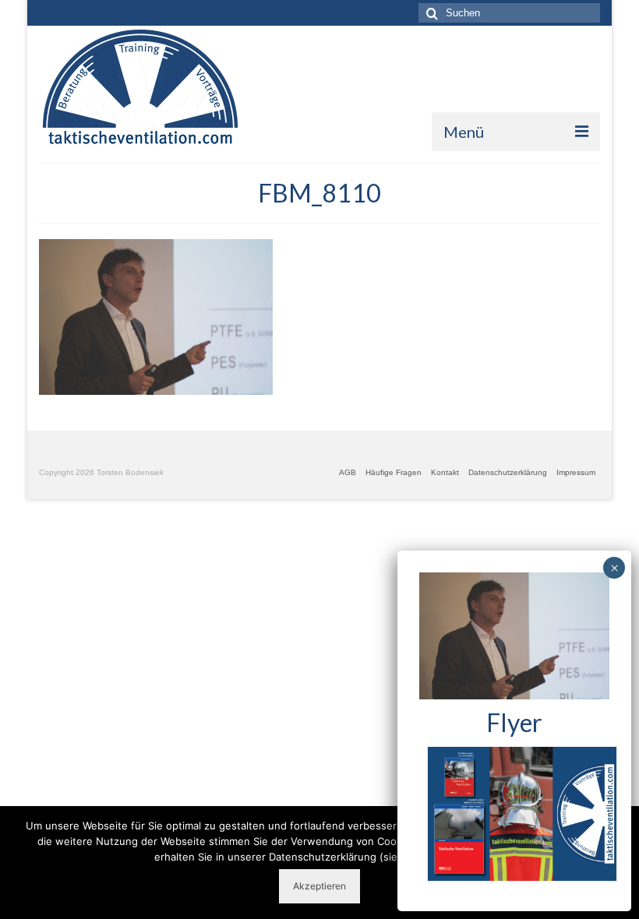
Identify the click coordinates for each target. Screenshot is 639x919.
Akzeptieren (319, 886)
